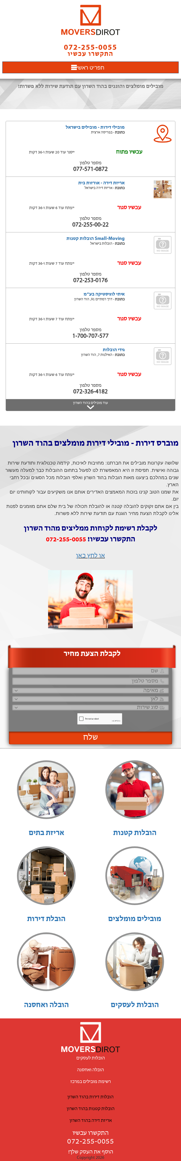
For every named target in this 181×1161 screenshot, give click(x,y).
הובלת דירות (46, 919)
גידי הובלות (114, 350)
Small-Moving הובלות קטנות (95, 238)
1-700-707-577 (90, 336)
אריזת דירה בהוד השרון (91, 1120)
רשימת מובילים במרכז (90, 1081)
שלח (90, 737)
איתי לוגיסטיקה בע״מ (104, 294)
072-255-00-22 (90, 225)
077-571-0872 (90, 169)
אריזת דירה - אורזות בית (101, 183)
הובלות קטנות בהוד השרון (91, 1109)
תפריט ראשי (90, 67)
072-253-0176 (90, 281)
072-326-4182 (90, 392)
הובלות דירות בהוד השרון (90, 1097)
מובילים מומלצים (134, 919)
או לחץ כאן (90, 556)
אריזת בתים (46, 833)
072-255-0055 (90, 1141)
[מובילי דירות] (90, 20)
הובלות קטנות (134, 833)
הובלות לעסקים (135, 1005)
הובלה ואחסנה (46, 1005)
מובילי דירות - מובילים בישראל (95, 127)
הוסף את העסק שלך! (90, 1152)
